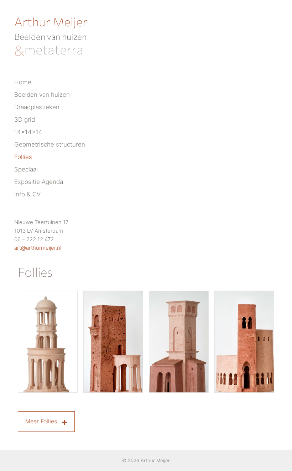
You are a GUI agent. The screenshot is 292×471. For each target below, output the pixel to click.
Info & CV (27, 194)
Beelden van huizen (42, 94)
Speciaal (26, 169)
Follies (23, 156)
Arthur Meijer (50, 21)
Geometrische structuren (49, 144)
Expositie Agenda (38, 181)
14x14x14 (28, 132)
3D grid (24, 119)
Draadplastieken (36, 107)
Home (22, 82)
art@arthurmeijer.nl (37, 247)
